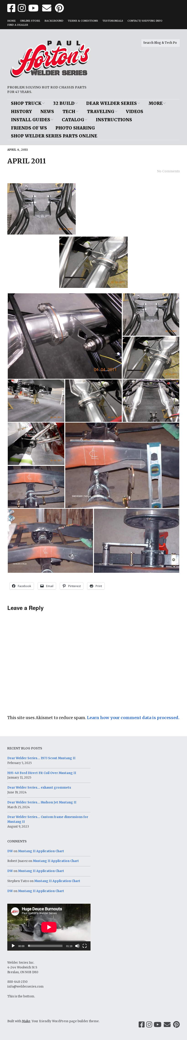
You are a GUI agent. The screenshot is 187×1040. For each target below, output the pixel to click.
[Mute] (77, 946)
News (47, 111)
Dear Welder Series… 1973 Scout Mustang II (41, 758)
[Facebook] (142, 1024)
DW (10, 851)
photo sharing (75, 128)
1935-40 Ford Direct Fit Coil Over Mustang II (41, 773)
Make (26, 1021)
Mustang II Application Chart (41, 851)
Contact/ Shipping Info (144, 20)
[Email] (167, 1024)
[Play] (13, 946)
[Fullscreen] (84, 946)
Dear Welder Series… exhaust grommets (39, 788)
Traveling (100, 111)
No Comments (168, 171)
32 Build (64, 103)
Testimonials (112, 20)
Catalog (73, 119)
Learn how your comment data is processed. (133, 717)
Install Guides (30, 119)
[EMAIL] (46, 8)
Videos (134, 111)
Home (11, 20)
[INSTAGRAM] (22, 8)
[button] (64, 336)
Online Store (30, 20)
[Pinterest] (176, 1024)
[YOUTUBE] (33, 8)
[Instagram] (149, 1024)
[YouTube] (157, 1024)
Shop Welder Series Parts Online (54, 136)
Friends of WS (29, 128)
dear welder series (111, 103)
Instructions (114, 119)
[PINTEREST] (59, 8)
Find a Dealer (17, 24)
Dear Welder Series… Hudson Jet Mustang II (41, 802)
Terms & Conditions (83, 20)
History (21, 111)
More (155, 103)
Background (53, 20)
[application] (49, 927)
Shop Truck (26, 103)
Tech (68, 111)
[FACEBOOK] (11, 8)
